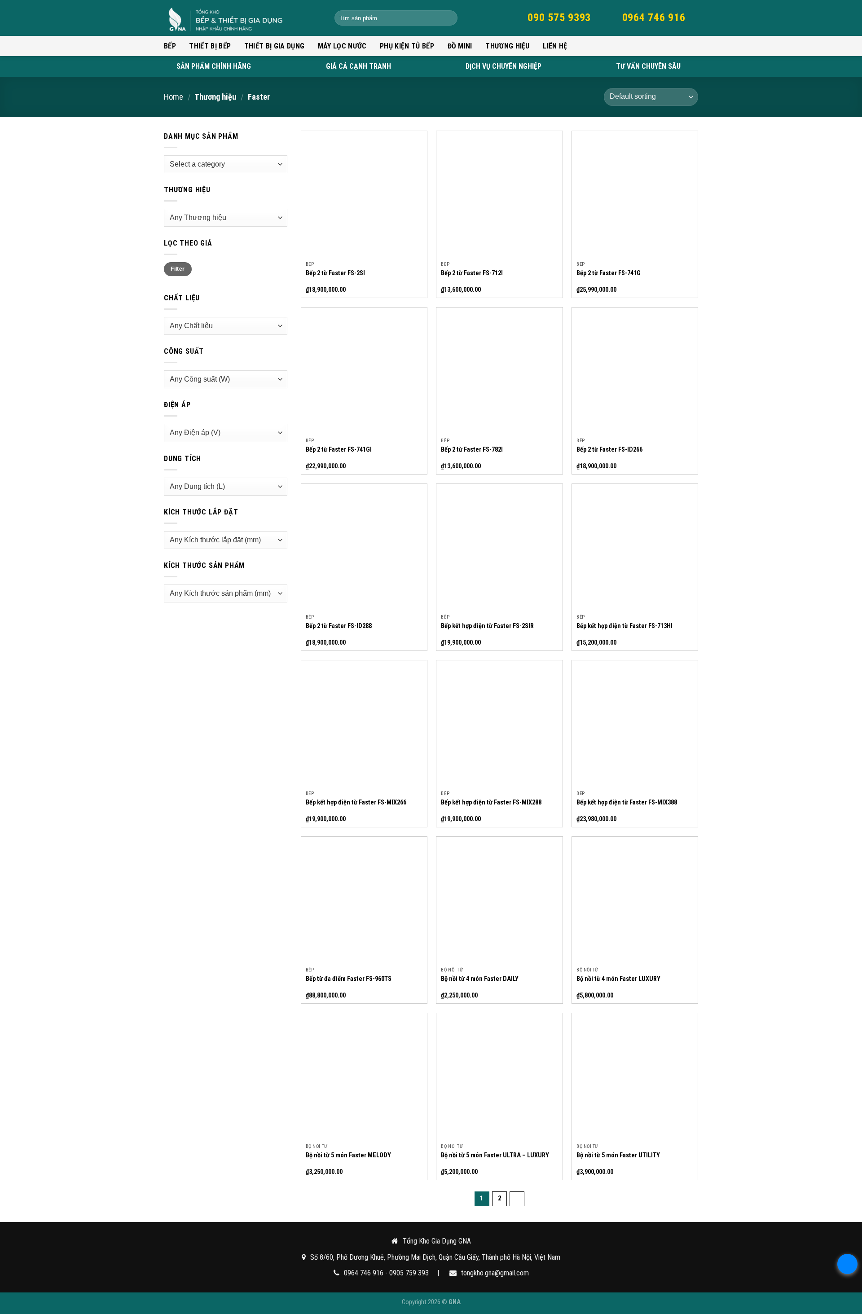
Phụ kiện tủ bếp (407, 46)
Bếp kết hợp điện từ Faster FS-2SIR (487, 626)
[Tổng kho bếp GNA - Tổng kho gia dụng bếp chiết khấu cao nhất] (242, 18)
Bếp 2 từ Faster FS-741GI (339, 449)
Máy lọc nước (342, 46)
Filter (178, 269)
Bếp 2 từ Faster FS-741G (608, 273)
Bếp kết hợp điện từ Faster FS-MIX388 (626, 802)
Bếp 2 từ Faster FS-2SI (335, 273)
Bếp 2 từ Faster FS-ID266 (609, 449)
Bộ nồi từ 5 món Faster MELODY (348, 1155)
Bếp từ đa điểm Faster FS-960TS (348, 979)
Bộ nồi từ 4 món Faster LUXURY (618, 979)
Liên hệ (555, 46)
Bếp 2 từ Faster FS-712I (472, 273)
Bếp (170, 46)
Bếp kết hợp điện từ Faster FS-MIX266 (356, 802)
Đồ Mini (460, 46)
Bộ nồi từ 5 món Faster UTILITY (618, 1155)
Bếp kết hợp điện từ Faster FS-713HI (624, 626)
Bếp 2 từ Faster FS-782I (472, 449)
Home (173, 96)
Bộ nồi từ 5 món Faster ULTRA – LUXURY (495, 1155)
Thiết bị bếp (210, 46)
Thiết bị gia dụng (274, 46)
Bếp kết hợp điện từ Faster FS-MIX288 (491, 802)
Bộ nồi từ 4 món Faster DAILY (480, 979)
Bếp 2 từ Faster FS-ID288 (339, 626)
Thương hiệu (507, 46)
